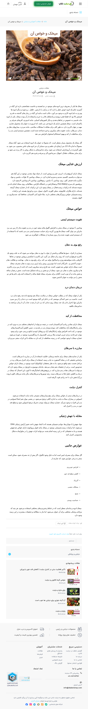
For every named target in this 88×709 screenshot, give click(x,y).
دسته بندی (75, 549)
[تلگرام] (34, 704)
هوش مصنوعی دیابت (43, 4)
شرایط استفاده (57, 656)
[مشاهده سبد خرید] (8, 4)
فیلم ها (40, 654)
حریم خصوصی (57, 660)
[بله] (46, 704)
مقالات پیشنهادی (73, 563)
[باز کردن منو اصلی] (80, 3)
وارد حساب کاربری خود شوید (59, 534)
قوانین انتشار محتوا (74, 663)
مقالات (40, 651)
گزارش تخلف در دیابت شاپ (74, 652)
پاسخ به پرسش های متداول (54, 652)
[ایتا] (42, 704)
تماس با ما (78, 660)
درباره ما (79, 656)
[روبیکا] (38, 704)
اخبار (41, 657)
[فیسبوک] (27, 704)
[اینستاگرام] (30, 704)
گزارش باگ (58, 663)
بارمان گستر (35, 701)
